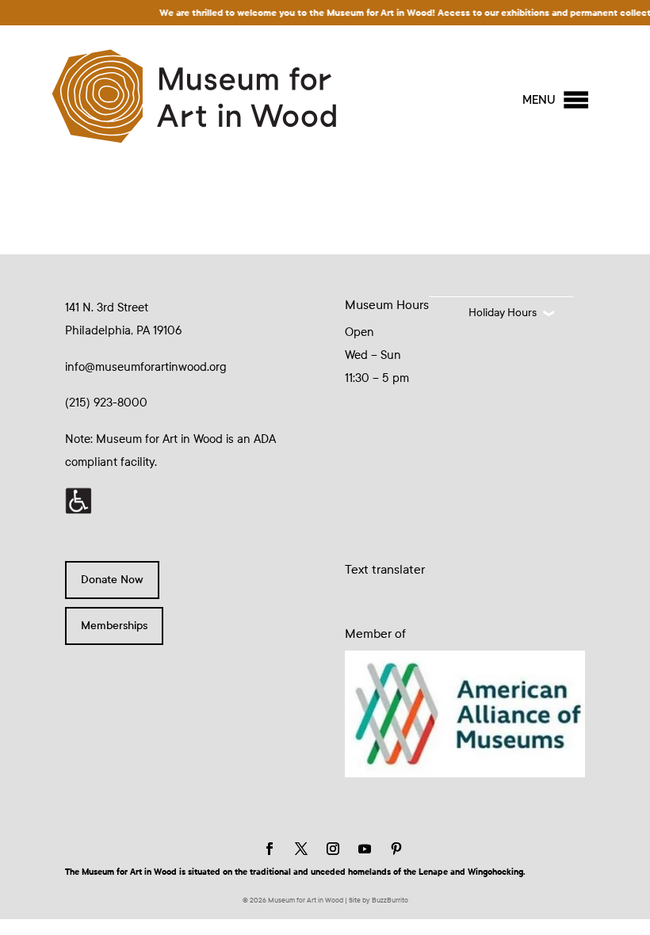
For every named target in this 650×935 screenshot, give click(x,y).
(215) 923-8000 (106, 402)
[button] (539, 100)
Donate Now (112, 579)
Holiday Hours (502, 312)
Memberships (114, 625)
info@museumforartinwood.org (146, 367)
